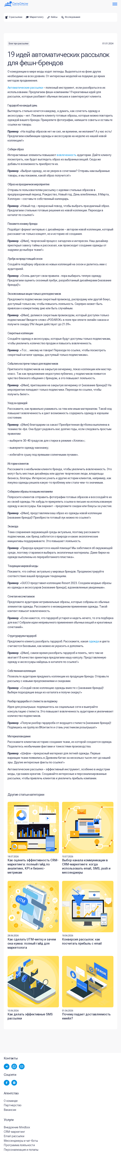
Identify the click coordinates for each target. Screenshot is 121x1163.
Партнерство (12, 1105)
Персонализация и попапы (21, 1149)
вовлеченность (66, 155)
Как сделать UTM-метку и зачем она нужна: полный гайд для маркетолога (32, 943)
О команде (11, 1100)
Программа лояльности (19, 1145)
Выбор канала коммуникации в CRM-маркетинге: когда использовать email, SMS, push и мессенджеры (86, 866)
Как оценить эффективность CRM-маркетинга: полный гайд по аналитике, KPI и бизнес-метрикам (33, 866)
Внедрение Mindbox (17, 1127)
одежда (94, 641)
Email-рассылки (14, 1136)
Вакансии (10, 1109)
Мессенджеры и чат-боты (21, 1140)
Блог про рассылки (18, 43)
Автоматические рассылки (25, 87)
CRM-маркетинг (14, 1131)
